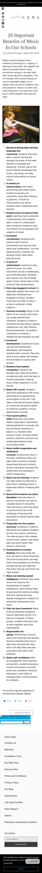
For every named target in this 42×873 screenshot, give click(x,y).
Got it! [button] (21, 869)
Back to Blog (23, 713)
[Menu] (38, 17)
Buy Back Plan (11, 762)
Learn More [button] (8, 863)
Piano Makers (11, 809)
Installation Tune (12, 756)
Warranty (9, 749)
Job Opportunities (13, 802)
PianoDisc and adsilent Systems (20, 822)
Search (8, 815)
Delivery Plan (11, 769)
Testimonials (10, 796)
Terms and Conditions (15, 776)
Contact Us (10, 743)
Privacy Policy (11, 782)
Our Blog (8, 789)
